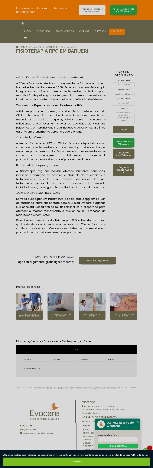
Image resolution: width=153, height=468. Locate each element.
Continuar (76, 462)
